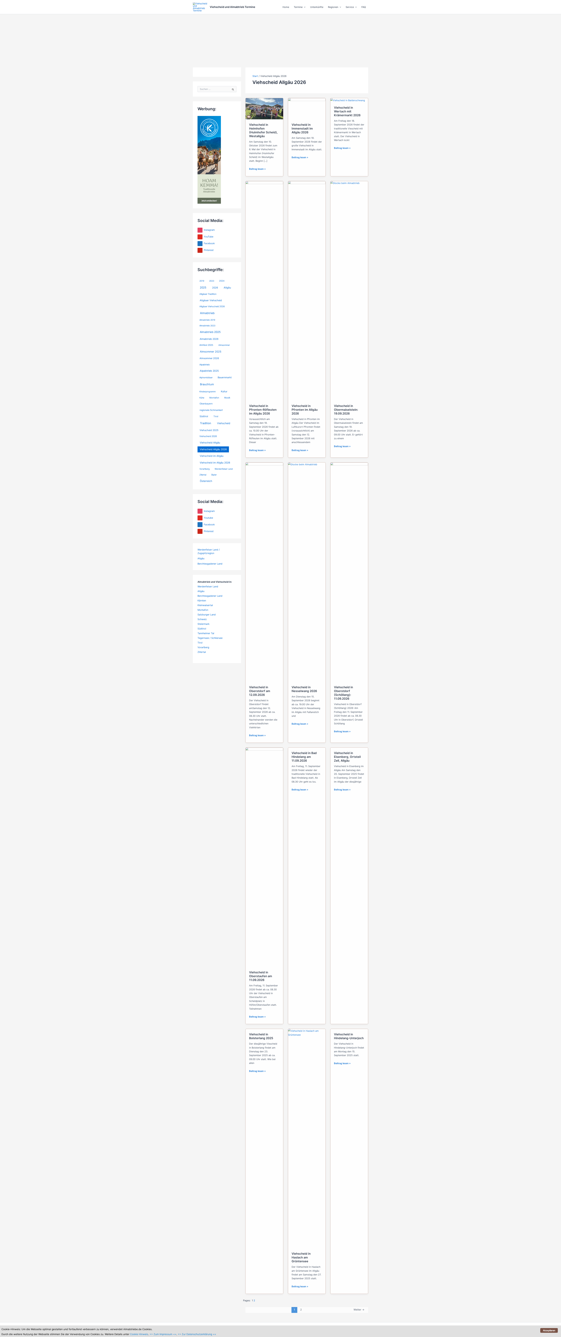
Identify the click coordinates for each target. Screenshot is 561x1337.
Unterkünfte (316, 7)
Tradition (205, 423)
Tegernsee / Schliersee (210, 637)
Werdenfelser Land (224, 469)
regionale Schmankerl (211, 410)
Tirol (215, 416)
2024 (221, 281)
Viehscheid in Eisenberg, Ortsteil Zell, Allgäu (347, 756)
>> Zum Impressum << (163, 1334)
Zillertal (202, 474)
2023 (211, 281)
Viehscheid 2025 (209, 430)
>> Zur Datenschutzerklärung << (197, 1334)
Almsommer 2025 (210, 351)
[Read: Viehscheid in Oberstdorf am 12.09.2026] (264, 571)
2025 (203, 287)
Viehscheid (223, 423)
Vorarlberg (204, 469)
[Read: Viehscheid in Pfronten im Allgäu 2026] (307, 290)
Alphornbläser (206, 377)
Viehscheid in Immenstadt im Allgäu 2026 (302, 128)
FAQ (363, 7)
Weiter (359, 1309)
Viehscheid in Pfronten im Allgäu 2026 (305, 409)
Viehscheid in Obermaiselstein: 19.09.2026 (346, 409)
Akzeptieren (549, 1330)
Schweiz (202, 619)
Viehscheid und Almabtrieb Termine (232, 6)
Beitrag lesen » (257, 169)
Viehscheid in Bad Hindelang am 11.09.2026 (304, 756)
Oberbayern (206, 403)
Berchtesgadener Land (210, 563)
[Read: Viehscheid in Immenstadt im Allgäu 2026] (307, 108)
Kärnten (202, 600)
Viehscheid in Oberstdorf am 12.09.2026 (259, 691)
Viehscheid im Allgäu (212, 455)
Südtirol (204, 416)
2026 (215, 287)
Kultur (224, 391)
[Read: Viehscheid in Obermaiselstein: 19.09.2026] (349, 290)
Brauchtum (207, 384)
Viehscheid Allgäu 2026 (213, 449)
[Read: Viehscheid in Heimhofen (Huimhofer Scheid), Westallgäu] (264, 108)
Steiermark (203, 623)
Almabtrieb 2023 (207, 325)
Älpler (214, 474)
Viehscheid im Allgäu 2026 (215, 462)
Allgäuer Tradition (208, 294)
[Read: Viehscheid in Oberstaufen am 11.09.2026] (264, 857)
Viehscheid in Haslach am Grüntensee (301, 1257)
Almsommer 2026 (209, 358)
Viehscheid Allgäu (210, 442)
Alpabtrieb (204, 364)
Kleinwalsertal (205, 605)
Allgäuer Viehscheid (211, 300)
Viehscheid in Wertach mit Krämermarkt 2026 (347, 111)
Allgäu (227, 287)
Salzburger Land (207, 614)
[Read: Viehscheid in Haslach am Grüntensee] (307, 1138)
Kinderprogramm (207, 391)
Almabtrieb (207, 313)
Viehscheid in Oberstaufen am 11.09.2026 (260, 976)
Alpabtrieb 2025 (209, 370)
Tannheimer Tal (206, 633)
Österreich (206, 481)
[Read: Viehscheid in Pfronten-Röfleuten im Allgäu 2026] (264, 290)
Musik (227, 397)
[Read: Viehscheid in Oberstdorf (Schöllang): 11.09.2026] (349, 571)
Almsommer (224, 345)
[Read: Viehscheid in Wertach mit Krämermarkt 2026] (347, 100)
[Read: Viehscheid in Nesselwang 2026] (307, 571)
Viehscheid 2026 (208, 436)
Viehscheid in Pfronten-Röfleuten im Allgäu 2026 (263, 409)
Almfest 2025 (206, 345)
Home (286, 7)
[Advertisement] (280, 36)
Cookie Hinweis (139, 1334)
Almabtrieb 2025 (210, 332)
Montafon (214, 397)
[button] (304, 7)
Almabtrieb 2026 (209, 338)
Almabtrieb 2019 (207, 320)
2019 (201, 281)
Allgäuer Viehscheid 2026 (212, 306)
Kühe (201, 397)
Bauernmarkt (225, 377)
